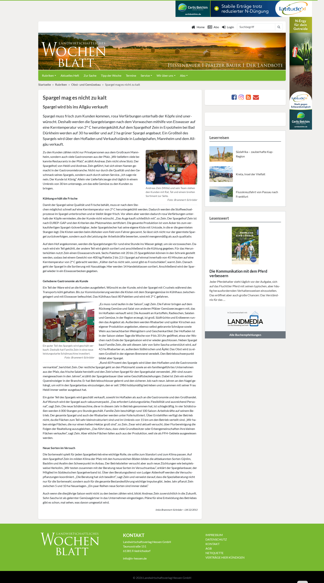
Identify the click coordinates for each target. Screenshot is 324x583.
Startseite (44, 84)
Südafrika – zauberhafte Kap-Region (254, 154)
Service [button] (145, 75)
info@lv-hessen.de (135, 558)
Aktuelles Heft (70, 75)
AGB (209, 548)
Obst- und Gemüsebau (86, 84)
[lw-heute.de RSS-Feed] (248, 98)
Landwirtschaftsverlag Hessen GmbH (167, 577)
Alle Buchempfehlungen (245, 334)
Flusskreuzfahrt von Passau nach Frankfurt (257, 194)
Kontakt (213, 544)
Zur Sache (90, 75)
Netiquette (215, 553)
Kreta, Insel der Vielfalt (250, 174)
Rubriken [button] (48, 75)
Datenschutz (216, 539)
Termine (131, 75)
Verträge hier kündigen (225, 557)
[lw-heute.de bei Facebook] (234, 98)
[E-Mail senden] (256, 98)
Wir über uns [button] (165, 75)
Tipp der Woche (111, 75)
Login (230, 27)
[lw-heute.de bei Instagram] (241, 98)
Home (201, 27)
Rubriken (61, 84)
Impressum (214, 535)
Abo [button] (182, 75)
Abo (216, 27)
